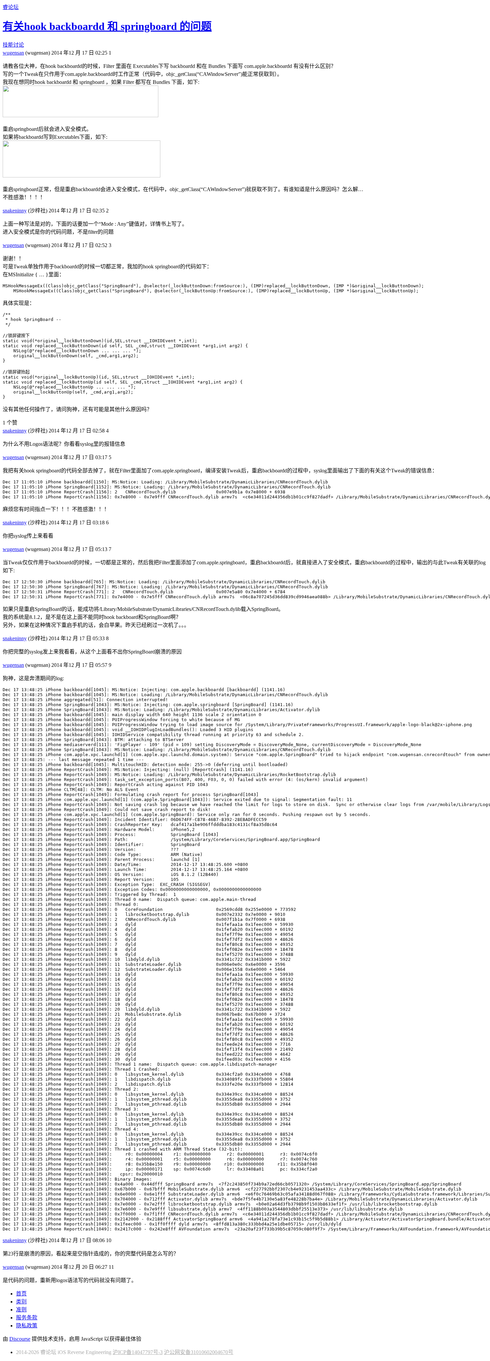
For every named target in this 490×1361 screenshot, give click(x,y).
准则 (21, 1309)
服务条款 (26, 1317)
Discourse (19, 1339)
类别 (21, 1301)
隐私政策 (26, 1325)
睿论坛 (11, 7)
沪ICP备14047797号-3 (138, 1352)
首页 (21, 1293)
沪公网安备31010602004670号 (198, 1352)
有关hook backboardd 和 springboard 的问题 (107, 26)
